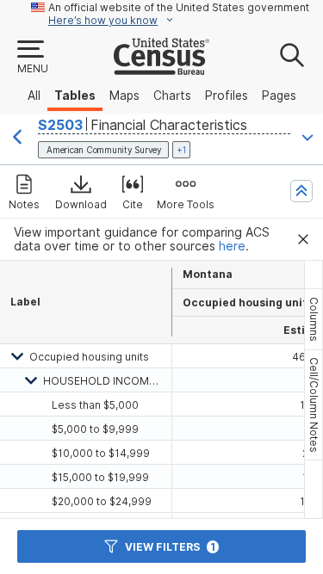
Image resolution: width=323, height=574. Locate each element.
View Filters (170, 546)
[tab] (313, 319)
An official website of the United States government (178, 7)
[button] (32, 57)
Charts (172, 95)
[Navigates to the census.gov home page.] (161, 68)
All (34, 95)
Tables (75, 95)
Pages (279, 95)
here (232, 246)
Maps (124, 95)
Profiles (226, 95)
